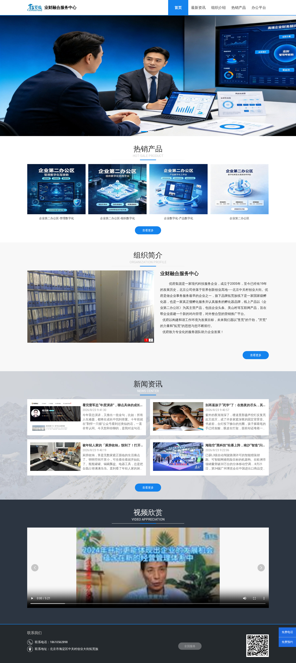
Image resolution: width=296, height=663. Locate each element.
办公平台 (258, 7)
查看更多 (148, 230)
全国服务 (190, 646)
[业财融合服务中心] (60, 14)
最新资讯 (198, 7)
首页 (178, 7)
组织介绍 (218, 7)
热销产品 (238, 7)
